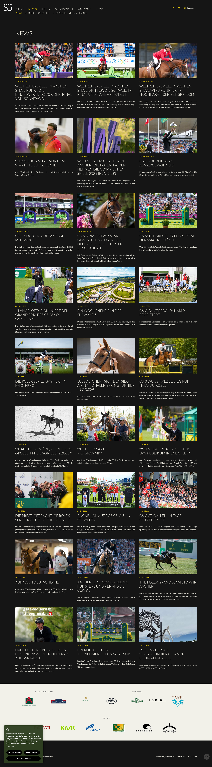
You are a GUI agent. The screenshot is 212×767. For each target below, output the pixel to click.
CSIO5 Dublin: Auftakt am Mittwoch (39, 238)
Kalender (43, 13)
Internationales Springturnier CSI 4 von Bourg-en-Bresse (162, 654)
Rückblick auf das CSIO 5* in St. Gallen (103, 517)
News (32, 9)
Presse (83, 13)
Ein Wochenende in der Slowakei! (99, 312)
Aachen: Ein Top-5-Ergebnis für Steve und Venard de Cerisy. (102, 586)
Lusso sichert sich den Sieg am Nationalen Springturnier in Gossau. (106, 385)
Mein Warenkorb (179, 8)
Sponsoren (64, 9)
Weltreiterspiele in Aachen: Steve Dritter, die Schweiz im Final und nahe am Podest (104, 90)
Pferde (45, 9)
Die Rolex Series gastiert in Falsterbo (40, 383)
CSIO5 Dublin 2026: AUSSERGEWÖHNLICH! (158, 163)
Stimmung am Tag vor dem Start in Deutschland (40, 163)
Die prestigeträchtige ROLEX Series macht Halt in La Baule (42, 517)
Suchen (172, 8)
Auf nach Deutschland (37, 582)
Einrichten (32, 752)
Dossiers (30, 13)
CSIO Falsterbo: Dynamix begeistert (162, 312)
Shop (99, 9)
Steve (20, 9)
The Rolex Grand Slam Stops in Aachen (168, 584)
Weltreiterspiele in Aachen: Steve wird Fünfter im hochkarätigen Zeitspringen (167, 90)
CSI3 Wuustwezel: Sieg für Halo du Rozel (164, 383)
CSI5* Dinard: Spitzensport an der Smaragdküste (167, 238)
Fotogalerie (59, 13)
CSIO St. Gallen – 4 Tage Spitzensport (160, 517)
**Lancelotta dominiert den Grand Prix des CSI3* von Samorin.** (42, 314)
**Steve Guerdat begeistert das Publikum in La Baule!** (165, 451)
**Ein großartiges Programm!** (94, 451)
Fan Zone (84, 9)
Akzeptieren (14, 752)
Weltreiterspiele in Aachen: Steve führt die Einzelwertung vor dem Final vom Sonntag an (43, 92)
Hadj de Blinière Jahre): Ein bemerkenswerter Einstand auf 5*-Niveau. (41, 654)
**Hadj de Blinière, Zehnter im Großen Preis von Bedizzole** (44, 451)
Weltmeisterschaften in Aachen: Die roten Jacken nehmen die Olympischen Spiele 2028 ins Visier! (101, 167)
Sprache (190, 8)
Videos (73, 13)
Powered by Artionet (164, 757)
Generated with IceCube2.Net (185, 757)
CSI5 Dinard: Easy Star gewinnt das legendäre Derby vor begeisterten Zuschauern (100, 242)
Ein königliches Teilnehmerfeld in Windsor (103, 652)
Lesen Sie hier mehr (23, 758)
